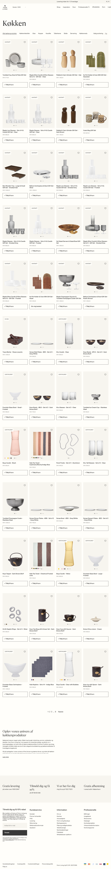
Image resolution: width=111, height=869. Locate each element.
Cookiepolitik (21, 864)
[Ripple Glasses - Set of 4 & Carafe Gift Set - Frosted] (42, 222)
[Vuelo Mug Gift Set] (95, 111)
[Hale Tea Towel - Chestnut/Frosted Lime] (42, 554)
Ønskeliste (96, 7)
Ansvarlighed (61, 818)
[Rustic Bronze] (6, 624)
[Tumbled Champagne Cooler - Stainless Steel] (15, 499)
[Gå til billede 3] (16, 70)
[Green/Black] (36, 458)
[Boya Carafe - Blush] (15, 444)
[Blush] (5, 458)
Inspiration (66, 7)
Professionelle (83, 7)
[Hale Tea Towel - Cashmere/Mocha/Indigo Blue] (42, 444)
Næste (60, 712)
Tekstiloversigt (61, 828)
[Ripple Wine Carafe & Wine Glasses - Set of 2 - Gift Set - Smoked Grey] (95, 222)
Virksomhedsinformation (91, 825)
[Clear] (6, 458)
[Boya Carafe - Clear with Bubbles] (69, 665)
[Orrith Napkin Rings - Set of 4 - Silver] (15, 610)
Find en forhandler (35, 816)
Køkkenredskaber (85, 33)
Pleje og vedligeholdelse (64, 825)
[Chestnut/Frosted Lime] (32, 568)
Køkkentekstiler (24, 33)
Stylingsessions (62, 823)
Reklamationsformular (36, 825)
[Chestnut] (33, 680)
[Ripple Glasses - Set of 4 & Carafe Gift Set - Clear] (42, 111)
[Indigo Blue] (32, 680)
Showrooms (87, 818)
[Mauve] (10, 458)
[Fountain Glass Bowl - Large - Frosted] (95, 554)
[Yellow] (8, 458)
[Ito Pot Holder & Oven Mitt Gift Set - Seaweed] (95, 56)
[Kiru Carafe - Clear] (69, 333)
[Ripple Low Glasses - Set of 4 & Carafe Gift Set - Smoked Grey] (69, 166)
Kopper (40, 33)
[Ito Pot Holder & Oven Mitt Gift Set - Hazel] (42, 277)
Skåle (65, 33)
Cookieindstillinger (33, 864)
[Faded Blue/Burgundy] (38, 458)
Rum (74, 7)
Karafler (48, 33)
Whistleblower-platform (64, 834)
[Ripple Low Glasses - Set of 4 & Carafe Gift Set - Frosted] (95, 166)
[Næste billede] (26, 56)
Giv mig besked (36, 306)
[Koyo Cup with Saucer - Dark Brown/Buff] (69, 610)
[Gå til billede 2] (15, 70)
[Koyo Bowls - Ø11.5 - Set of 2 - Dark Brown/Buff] (95, 333)
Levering (32, 821)
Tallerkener (57, 33)
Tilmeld (6, 833)
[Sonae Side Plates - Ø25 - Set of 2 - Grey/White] (42, 333)
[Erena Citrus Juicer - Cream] (95, 610)
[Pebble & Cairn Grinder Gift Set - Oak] (69, 56)
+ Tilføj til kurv (9, 85)
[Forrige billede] (5, 56)
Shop (58, 7)
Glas (34, 33)
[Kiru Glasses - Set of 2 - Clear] (69, 388)
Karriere (59, 816)
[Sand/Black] (35, 458)
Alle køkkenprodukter (10, 33)
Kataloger (87, 821)
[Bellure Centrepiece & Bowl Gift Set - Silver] (42, 166)
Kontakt (32, 814)
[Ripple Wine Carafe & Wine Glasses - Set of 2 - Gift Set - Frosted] (15, 277)
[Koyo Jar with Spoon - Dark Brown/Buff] (95, 665)
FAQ (31, 818)
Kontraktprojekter (89, 823)
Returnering (33, 823)
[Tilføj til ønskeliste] (25, 42)
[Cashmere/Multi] (32, 458)
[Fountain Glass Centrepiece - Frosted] (15, 665)
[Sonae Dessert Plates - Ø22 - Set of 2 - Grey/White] (95, 499)
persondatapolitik (9, 839)
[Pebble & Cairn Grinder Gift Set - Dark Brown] (69, 111)
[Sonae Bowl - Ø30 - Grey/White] (69, 499)
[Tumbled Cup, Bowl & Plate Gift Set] (15, 56)
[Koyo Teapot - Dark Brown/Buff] (15, 554)
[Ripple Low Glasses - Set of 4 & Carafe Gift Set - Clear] (15, 111)
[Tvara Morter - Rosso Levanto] (15, 333)
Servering (73, 33)
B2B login (87, 814)
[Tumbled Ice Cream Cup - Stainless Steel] (95, 388)
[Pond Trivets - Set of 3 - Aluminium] (69, 444)
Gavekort (32, 828)
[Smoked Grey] (11, 458)
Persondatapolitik (47, 864)
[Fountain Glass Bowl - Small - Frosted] (15, 388)
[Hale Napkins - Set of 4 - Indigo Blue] (42, 665)
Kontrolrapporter (89, 828)
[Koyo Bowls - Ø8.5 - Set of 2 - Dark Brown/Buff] (42, 388)
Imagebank (87, 816)
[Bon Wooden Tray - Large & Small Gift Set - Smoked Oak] (15, 166)
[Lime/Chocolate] (33, 458)
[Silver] (5, 624)
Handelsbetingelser (9, 864)
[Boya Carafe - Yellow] (69, 554)
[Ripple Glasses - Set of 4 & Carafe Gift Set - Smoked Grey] (15, 222)
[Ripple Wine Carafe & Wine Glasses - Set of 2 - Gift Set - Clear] (42, 56)
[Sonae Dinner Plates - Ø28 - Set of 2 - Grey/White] (42, 499)
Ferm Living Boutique (63, 821)
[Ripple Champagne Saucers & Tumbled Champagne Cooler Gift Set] (69, 277)
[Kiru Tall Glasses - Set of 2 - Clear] (95, 444)
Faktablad (60, 832)
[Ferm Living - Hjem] (5, 7)
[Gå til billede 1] (41, 70)
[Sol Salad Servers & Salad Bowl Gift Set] (69, 222)
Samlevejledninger (62, 830)
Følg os (5, 866)
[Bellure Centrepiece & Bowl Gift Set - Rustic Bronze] (95, 277)
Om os (59, 814)
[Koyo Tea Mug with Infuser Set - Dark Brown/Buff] (42, 610)
